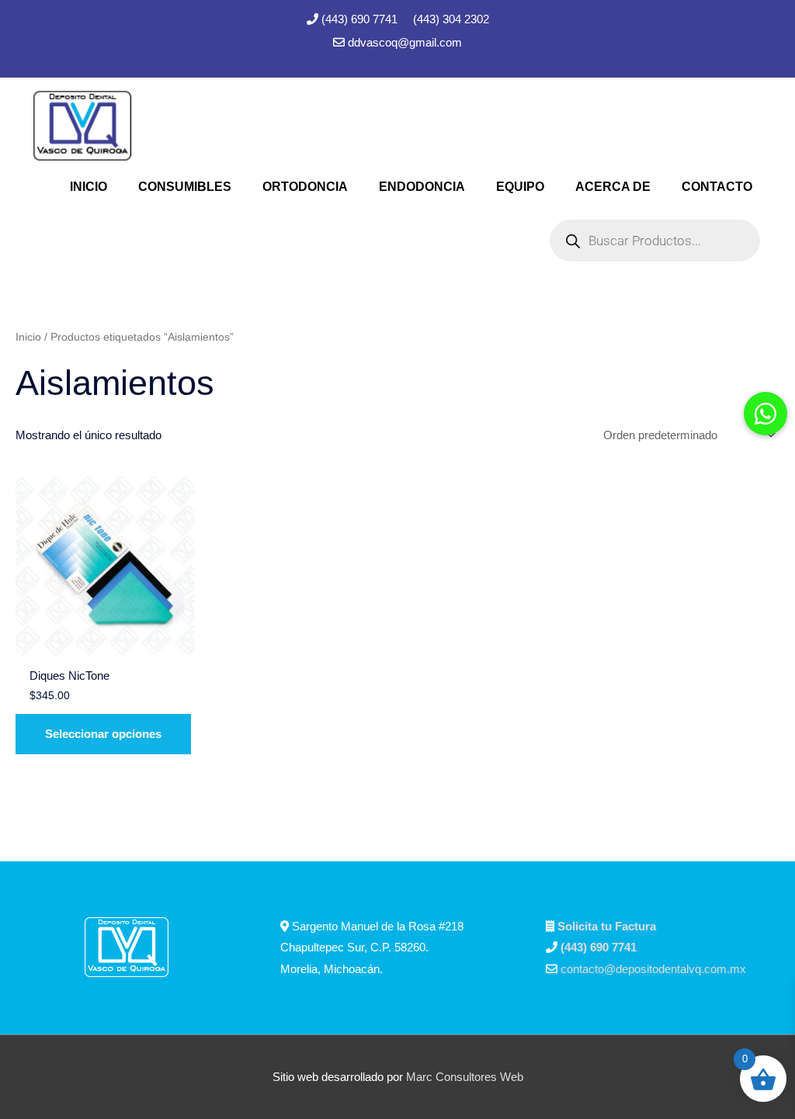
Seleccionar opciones (103, 733)
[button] (765, 413)
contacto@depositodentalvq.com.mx (653, 968)
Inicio (28, 337)
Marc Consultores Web (464, 1076)
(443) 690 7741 (361, 19)
